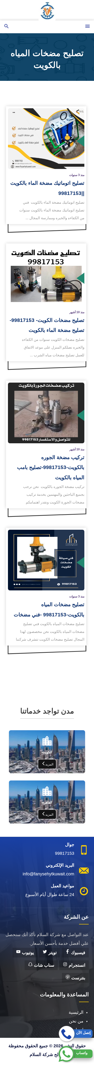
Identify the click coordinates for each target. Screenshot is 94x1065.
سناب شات (43, 965)
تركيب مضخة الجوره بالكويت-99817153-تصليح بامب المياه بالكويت (50, 467)
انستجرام (76, 965)
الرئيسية (76, 1012)
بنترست (77, 977)
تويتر (52, 952)
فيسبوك (77, 952)
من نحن (76, 1021)
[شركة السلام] (47, 10)
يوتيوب (27, 952)
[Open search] (6, 27)
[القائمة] (87, 27)
